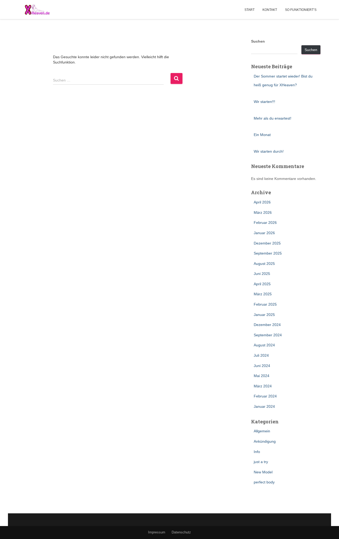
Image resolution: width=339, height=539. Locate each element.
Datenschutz (181, 532)
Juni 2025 (262, 273)
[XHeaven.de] (37, 9)
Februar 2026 (265, 222)
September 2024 (268, 335)
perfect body (264, 482)
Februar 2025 (265, 304)
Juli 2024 (261, 355)
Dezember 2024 (267, 325)
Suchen (258, 41)
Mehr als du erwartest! (272, 118)
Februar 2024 (265, 396)
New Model (263, 472)
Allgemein (262, 431)
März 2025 (263, 294)
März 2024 (263, 386)
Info (257, 452)
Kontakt (269, 10)
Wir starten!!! (264, 101)
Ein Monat (262, 135)
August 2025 (264, 263)
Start (249, 10)
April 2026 (262, 202)
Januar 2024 (264, 406)
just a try (261, 462)
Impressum (156, 532)
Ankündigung (265, 441)
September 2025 (268, 253)
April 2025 (262, 284)
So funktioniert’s (300, 10)
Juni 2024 (262, 366)
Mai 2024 (261, 376)
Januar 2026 (264, 233)
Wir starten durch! (269, 151)
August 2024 (264, 345)
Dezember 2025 (267, 243)
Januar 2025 (264, 314)
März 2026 (263, 212)
